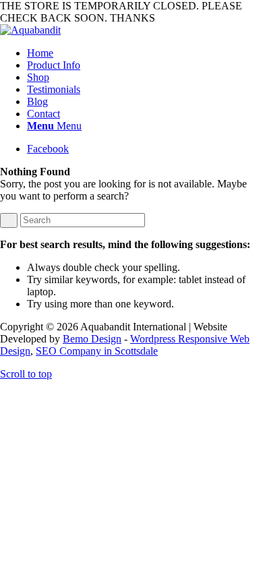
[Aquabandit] (30, 30)
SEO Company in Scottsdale (97, 351)
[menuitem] (145, 53)
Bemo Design (92, 339)
